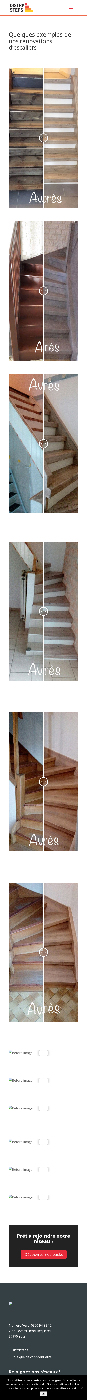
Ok (43, 1393)
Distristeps (20, 1350)
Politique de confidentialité (32, 1357)
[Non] (82, 1388)
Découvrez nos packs (43, 1254)
